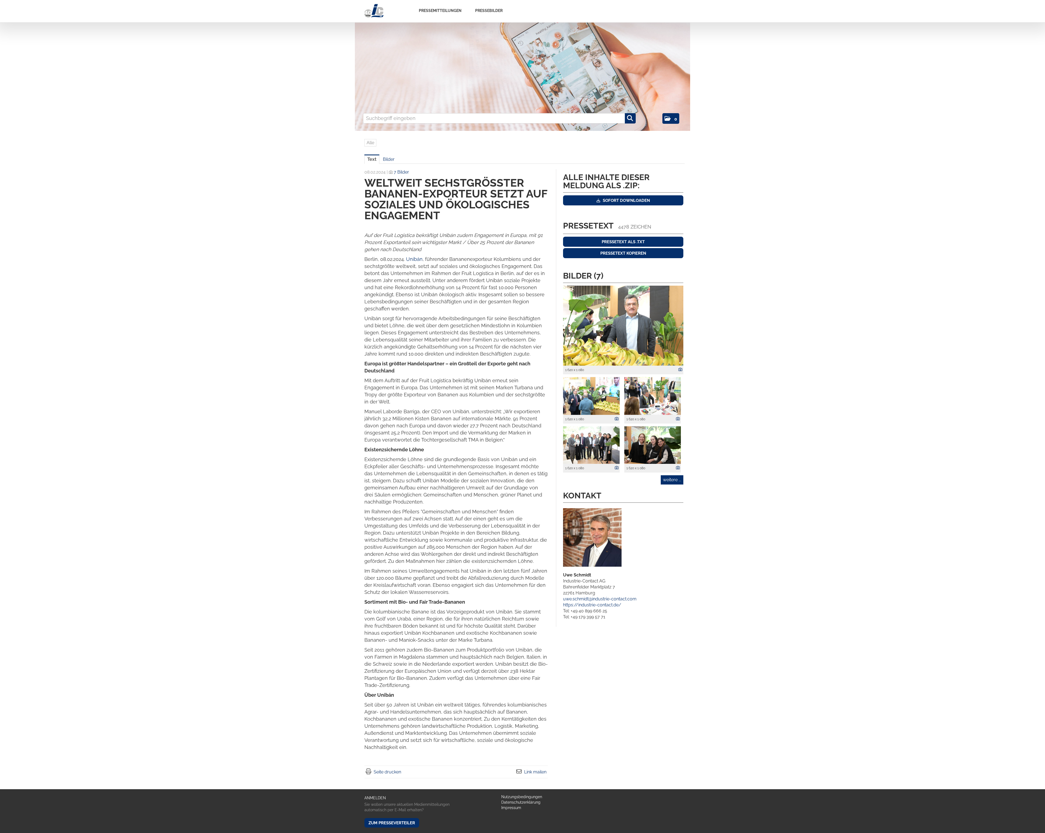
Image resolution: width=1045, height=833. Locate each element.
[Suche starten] (630, 118)
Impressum (511, 808)
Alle (370, 142)
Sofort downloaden (626, 200)
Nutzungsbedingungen (521, 797)
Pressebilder (489, 10)
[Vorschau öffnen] (623, 326)
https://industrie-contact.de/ (592, 604)
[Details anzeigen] (679, 370)
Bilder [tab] (389, 159)
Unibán (414, 259)
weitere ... (672, 479)
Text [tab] (371, 159)
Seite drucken (387, 772)
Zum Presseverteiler (391, 822)
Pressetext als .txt (623, 241)
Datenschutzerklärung (520, 802)
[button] (670, 118)
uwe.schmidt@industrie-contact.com (600, 598)
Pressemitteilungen (440, 10)
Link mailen (535, 772)
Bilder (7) (583, 275)
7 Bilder (401, 172)
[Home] (374, 11)
